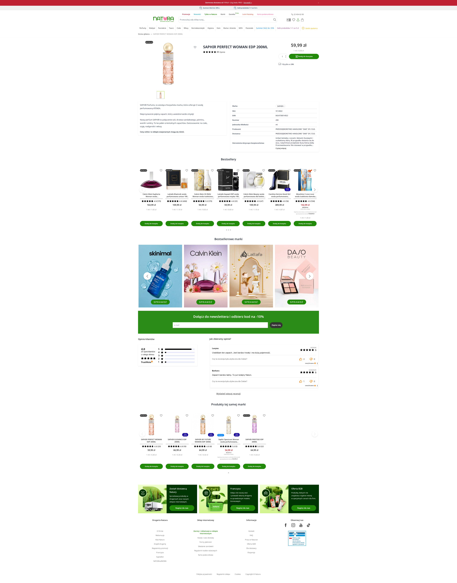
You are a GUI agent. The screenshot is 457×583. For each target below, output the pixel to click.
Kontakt (251, 531)
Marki (223, 14)
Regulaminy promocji (160, 548)
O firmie (160, 531)
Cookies (238, 574)
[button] (302, 359)
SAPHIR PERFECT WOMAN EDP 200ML (168, 34)
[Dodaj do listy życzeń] (195, 47)
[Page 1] (226, 229)
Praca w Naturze (251, 539)
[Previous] (142, 190)
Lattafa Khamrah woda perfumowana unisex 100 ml (177, 195)
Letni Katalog (247, 14)
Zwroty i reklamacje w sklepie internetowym (206, 532)
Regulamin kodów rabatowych (205, 550)
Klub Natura (159, 539)
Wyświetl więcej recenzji (228, 393)
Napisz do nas (181, 508)
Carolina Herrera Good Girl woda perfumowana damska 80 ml (279, 195)
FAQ (251, 535)
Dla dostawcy (251, 548)
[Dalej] (315, 190)
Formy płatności (206, 542)
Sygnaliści (160, 557)
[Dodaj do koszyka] (151, 223)
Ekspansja (251, 552)
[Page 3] (230, 229)
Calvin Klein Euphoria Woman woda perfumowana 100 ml (151, 195)
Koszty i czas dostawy (206, 538)
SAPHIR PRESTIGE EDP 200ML (254, 440)
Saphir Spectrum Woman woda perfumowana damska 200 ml (229, 440)
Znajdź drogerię (160, 544)
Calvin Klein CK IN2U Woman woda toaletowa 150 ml (203, 195)
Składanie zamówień (205, 546)
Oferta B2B (251, 544)
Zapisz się (276, 325)
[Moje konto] (298, 19)
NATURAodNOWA (159, 561)
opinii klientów (148, 353)
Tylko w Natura (210, 14)
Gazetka (234, 14)
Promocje (186, 14)
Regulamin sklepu (223, 574)
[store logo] (163, 19)
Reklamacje (160, 535)
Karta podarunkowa (265, 14)
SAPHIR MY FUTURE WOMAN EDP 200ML (203, 440)
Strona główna (144, 34)
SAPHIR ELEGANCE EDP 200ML (177, 440)
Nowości (197, 14)
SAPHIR (280, 106)
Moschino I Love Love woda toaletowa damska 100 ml (305, 195)
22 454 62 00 (299, 14)
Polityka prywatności (204, 574)
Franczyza (160, 552)
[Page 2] (228, 229)
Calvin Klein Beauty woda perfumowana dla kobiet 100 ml (253, 195)
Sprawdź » (248, 2)
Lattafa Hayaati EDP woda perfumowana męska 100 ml (228, 195)
